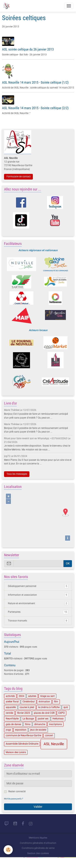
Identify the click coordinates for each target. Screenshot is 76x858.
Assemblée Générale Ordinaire (22, 743)
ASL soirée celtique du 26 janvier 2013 (28, 49)
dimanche (39, 724)
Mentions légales (38, 837)
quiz (65, 707)
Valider (38, 806)
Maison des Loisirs (16, 752)
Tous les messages (16, 474)
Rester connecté (17, 791)
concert (49, 735)
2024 (21, 696)
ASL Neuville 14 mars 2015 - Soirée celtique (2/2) (35, 108)
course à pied (27, 707)
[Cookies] (8, 849)
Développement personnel (37, 586)
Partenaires (37, 611)
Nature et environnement (37, 603)
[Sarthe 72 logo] (21, 282)
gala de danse (13, 724)
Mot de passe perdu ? (13, 799)
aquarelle (11, 707)
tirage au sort (47, 696)
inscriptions (55, 724)
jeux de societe (38, 729)
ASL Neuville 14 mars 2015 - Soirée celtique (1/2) (35, 82)
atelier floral (12, 701)
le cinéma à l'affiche (49, 707)
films (27, 724)
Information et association (37, 594)
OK (68, 563)
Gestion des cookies (38, 853)
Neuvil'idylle (12, 718)
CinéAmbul (28, 701)
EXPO (61, 713)
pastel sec (43, 718)
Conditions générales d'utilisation (38, 843)
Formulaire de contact (18, 176)
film (56, 701)
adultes (32, 696)
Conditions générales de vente (38, 848)
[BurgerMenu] (68, 6)
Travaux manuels (37, 620)
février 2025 (23, 713)
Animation (44, 701)
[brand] (7, 6)
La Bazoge (28, 718)
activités (10, 696)
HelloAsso (58, 718)
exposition (20, 729)
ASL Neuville (54, 744)
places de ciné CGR (44, 713)
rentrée (9, 713)
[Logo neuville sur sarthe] (21, 264)
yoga (8, 729)
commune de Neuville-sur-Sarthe (23, 735)
